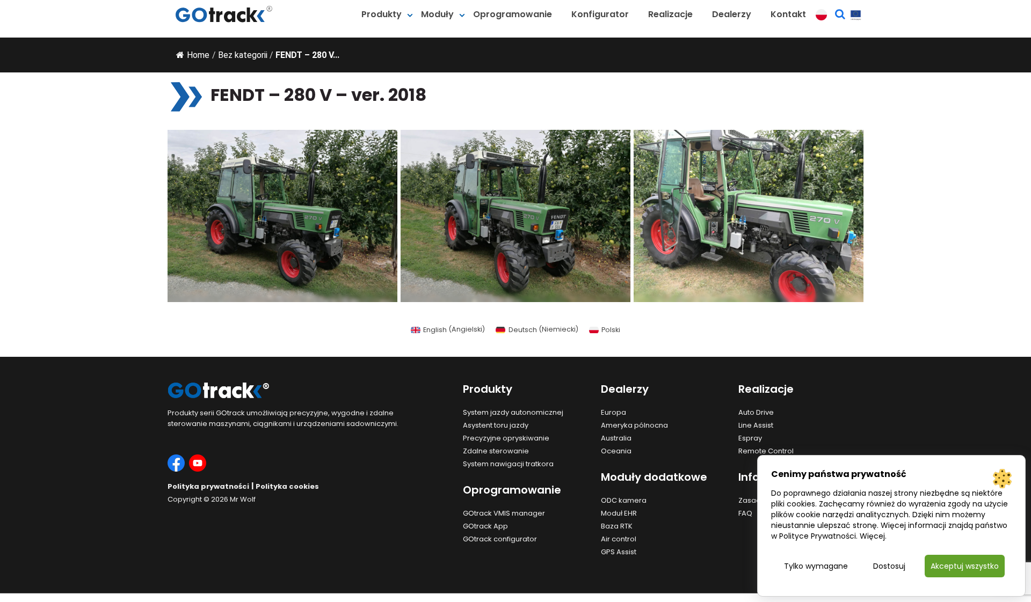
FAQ (745, 513)
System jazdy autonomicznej (513, 412)
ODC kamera (624, 500)
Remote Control (766, 451)
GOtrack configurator (500, 539)
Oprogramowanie (512, 14)
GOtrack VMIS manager (504, 513)
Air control (618, 539)
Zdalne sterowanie (496, 451)
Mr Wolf (243, 499)
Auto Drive (756, 412)
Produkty (381, 14)
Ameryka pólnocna (634, 425)
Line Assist (755, 425)
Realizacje (670, 14)
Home (198, 55)
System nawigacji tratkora (508, 464)
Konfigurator (600, 14)
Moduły (437, 14)
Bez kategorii (242, 55)
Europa (613, 412)
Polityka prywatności (208, 486)
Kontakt (788, 14)
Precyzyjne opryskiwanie (506, 438)
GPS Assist (618, 552)
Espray (750, 438)
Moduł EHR (619, 513)
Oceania (616, 451)
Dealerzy (731, 14)
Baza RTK (617, 526)
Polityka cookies (287, 486)
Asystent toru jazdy (495, 425)
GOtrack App (485, 526)
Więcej (872, 536)
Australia (616, 438)
